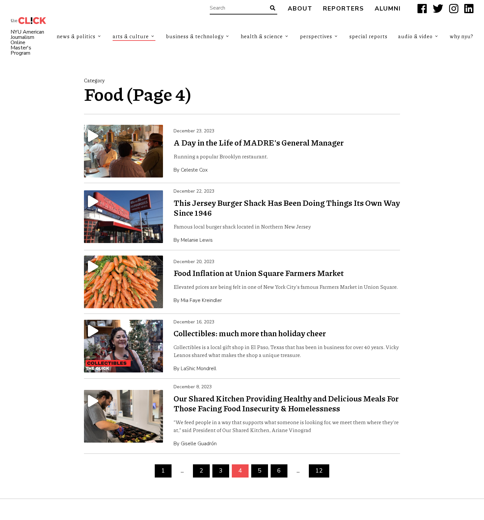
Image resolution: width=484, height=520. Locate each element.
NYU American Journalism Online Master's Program (27, 42)
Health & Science (262, 36)
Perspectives (316, 36)
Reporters (343, 9)
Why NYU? (461, 36)
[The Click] (28, 20)
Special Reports (368, 36)
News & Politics (76, 36)
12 (319, 471)
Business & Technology (195, 36)
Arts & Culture (131, 36)
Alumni (388, 9)
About (300, 9)
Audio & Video (415, 36)
